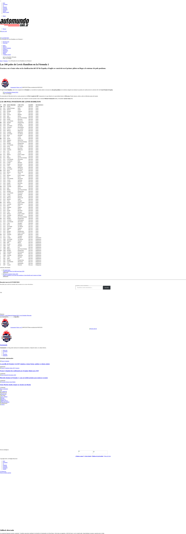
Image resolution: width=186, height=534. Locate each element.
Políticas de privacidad (97, 456)
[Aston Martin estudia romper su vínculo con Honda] (7, 382)
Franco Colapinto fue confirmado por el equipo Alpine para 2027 (19, 371)
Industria (5, 52)
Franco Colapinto (7, 48)
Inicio (4, 45)
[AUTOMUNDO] (14, 26)
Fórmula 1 (5, 49)
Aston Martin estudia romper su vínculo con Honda (15, 384)
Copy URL (16, 316)
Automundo (13, 87)
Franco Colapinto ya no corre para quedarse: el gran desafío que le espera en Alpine (22, 275)
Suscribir (107, 287)
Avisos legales (87, 456)
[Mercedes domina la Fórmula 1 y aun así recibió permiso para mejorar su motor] (8, 375)
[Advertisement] (93, 74)
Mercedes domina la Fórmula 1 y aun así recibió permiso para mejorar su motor (24, 378)
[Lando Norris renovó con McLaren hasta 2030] (6, 270)
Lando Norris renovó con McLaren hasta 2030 (13, 271)
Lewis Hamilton (23, 315)
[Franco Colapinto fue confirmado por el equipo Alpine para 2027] (9, 368)
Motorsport (5, 50)
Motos (4, 53)
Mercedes (29, 315)
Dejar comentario (4, 388)
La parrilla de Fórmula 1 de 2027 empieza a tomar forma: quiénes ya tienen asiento (25, 364)
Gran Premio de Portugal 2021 (12, 315)
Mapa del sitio (107, 456)
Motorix (5, 46)
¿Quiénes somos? (7, 54)
